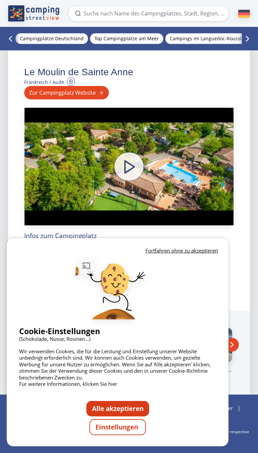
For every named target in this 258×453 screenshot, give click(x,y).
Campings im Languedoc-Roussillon (210, 38)
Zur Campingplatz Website (62, 92)
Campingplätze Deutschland (52, 38)
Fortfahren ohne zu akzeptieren (181, 250)
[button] (129, 166)
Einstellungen (117, 427)
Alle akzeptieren (117, 408)
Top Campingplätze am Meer (126, 38)
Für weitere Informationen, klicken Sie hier (68, 383)
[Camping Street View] (33, 13)
